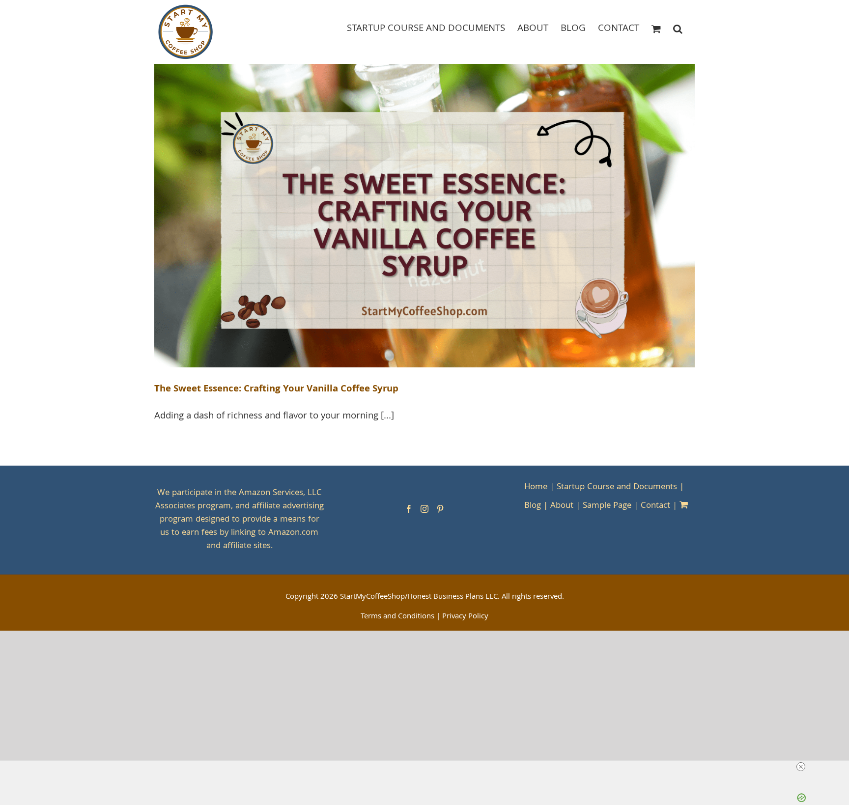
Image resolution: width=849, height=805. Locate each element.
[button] (677, 28)
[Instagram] (424, 509)
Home (535, 487)
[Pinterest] (440, 509)
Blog (532, 506)
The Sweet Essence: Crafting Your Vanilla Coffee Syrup (276, 389)
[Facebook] (409, 509)
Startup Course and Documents (617, 487)
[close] (800, 766)
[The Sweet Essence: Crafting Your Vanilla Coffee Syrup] (424, 216)
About (561, 506)
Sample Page (607, 506)
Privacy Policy (465, 617)
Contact (655, 506)
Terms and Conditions (397, 617)
